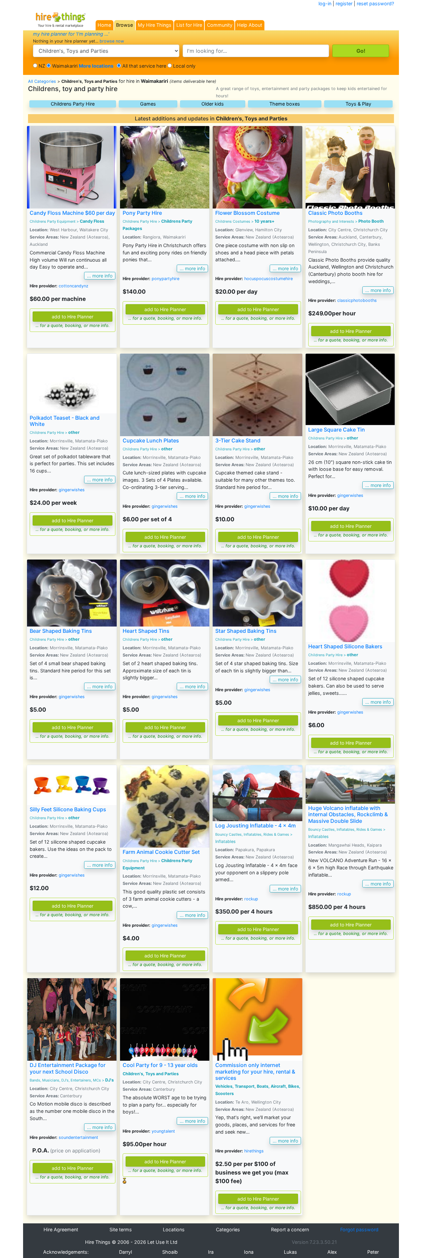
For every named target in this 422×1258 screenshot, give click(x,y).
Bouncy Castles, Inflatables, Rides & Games (252, 834)
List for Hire (189, 25)
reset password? (375, 3)
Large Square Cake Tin (336, 429)
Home (104, 25)
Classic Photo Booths (335, 213)
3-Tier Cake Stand (237, 440)
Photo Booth (371, 221)
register (344, 3)
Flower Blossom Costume (247, 213)
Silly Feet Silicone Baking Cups (68, 809)
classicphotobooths (357, 300)
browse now (112, 41)
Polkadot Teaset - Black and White (65, 420)
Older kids (212, 104)
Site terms (120, 1229)
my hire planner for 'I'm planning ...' (71, 34)
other (73, 432)
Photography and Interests (331, 221)
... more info (99, 275)
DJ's (109, 1080)
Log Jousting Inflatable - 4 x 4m (255, 825)
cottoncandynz (73, 285)
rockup (251, 898)
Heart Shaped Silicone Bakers (345, 646)
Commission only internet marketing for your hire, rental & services (255, 1071)
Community (219, 25)
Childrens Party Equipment (52, 221)
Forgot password (359, 1229)
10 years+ (265, 221)
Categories (228, 1229)
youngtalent (163, 1131)
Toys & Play (358, 104)
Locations (174, 1229)
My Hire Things (154, 25)
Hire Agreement (61, 1229)
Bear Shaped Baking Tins (61, 631)
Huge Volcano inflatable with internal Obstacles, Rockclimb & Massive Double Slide (348, 814)
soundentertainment (78, 1137)
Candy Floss (92, 221)
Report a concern (290, 1229)
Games (148, 104)
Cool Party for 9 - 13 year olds (160, 1065)
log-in (324, 3)
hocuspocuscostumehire (268, 278)
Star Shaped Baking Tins (246, 631)
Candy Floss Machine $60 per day (72, 213)
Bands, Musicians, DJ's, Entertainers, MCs (65, 1080)
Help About (249, 25)
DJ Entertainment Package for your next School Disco (68, 1068)
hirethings (254, 1150)
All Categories (42, 81)
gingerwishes (72, 489)
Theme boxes (284, 104)
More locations (96, 66)
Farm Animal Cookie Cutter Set (161, 852)
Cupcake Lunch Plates (151, 440)
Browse (124, 25)
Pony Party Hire (142, 213)
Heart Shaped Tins (146, 631)
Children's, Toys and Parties (151, 1073)
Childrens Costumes (232, 221)
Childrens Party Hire (73, 104)
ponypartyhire (165, 278)
